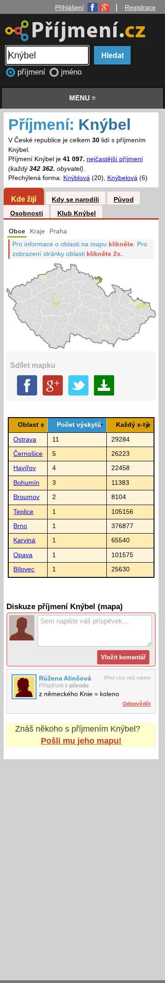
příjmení (32, 72)
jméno (71, 72)
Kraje (37, 231)
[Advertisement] (82, 861)
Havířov (24, 468)
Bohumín (26, 482)
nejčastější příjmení (115, 159)
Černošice (28, 453)
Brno (20, 526)
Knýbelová (122, 177)
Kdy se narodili (75, 199)
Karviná (24, 540)
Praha (58, 231)
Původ (124, 199)
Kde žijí (23, 199)
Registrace (140, 7)
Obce (17, 231)
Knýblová (76, 177)
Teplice (23, 511)
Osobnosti (26, 213)
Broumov (26, 497)
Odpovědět (136, 704)
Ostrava (24, 439)
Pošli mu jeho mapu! (81, 740)
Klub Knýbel (76, 213)
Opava (23, 555)
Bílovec (23, 569)
